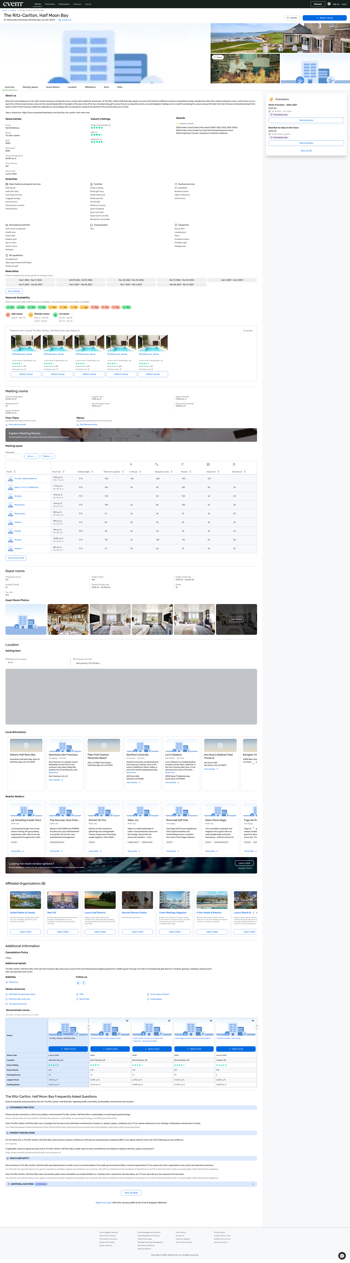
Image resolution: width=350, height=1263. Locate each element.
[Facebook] (83, 983)
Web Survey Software (146, 1245)
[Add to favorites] (127, 1021)
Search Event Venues (108, 1236)
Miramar (17, 540)
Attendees (9, 452)
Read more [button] (53, 772)
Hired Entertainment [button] (57, 842)
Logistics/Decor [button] (133, 842)
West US (51, 912)
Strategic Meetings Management (150, 1242)
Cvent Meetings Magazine (172, 912)
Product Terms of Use (222, 1236)
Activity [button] (14, 842)
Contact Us (180, 1236)
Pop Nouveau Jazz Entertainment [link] (65, 820)
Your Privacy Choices (184, 1242)
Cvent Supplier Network (109, 1232)
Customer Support (183, 1239)
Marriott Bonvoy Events (134, 912)
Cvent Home (181, 1232)
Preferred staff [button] (147, 842)
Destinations (64, 4)
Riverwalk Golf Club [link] (177, 820)
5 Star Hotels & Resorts (209, 912)
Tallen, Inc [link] (133, 820)
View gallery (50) (339, 78)
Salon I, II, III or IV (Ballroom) (26, 487)
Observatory (19, 513)
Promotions (50, 4)
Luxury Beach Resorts (245, 912)
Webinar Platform (144, 1249)
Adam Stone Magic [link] (215, 820)
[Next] (253, 763)
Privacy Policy (219, 1232)
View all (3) (306, 150)
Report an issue (104, 1202)
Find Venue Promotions (108, 1239)
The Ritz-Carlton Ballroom (25, 478)
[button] (105, 53)
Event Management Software (149, 1232)
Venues (38, 4)
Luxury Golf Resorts (95, 912)
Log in (344, 4)
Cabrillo (17, 531)
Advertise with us (221, 1242)
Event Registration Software (149, 1236)
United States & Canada (22, 912)
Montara (18, 496)
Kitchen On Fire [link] (97, 820)
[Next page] (253, 912)
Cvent (4, 10)
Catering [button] (247, 842)
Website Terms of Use (222, 1239)
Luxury (88, 4)
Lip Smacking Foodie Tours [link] (26, 820)
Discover (77, 4)
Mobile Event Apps (145, 1239)
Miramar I (18, 548)
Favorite (293, 18)
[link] (26, 809)
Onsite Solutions (106, 1245)
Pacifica (17, 522)
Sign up (336, 4)
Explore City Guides (107, 1242)
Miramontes (19, 505)
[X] (78, 983)
